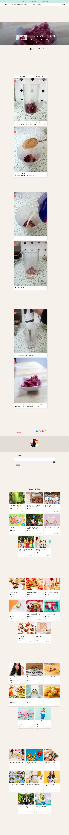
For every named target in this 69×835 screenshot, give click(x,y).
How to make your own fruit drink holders (25, 550)
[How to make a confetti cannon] (17, 520)
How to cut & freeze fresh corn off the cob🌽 (16, 506)
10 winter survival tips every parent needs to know (33, 528)
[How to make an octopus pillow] (26, 713)
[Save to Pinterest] (43, 431)
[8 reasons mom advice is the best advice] (52, 777)
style (22, 619)
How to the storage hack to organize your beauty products (51, 764)
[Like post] (43, 48)
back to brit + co (33, 4)
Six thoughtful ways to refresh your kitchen (32, 699)
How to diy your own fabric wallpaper (42, 635)
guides (9, 23)
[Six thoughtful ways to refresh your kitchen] (34, 691)
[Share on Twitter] (40, 431)
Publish (54, 462)
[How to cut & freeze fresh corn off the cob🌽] (17, 498)
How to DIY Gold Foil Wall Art (52, 527)
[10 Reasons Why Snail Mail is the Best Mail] (52, 498)
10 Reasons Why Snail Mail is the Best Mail (51, 506)
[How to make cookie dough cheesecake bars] (17, 584)
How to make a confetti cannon (16, 528)
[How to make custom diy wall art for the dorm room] (52, 606)
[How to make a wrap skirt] (43, 713)
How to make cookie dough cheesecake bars (17, 591)
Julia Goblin (34, 449)
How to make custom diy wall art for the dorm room (52, 613)
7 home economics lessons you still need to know (33, 677)
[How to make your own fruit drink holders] (26, 542)
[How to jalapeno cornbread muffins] (52, 691)
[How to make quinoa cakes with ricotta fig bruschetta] (17, 691)
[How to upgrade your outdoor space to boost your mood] (26, 799)
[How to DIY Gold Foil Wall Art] (52, 520)
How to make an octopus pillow (25, 721)
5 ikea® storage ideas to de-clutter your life (34, 785)
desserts (22, 597)
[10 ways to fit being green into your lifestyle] (43, 542)
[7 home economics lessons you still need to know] (34, 669)
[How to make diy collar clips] (17, 606)
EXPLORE (14, 4)
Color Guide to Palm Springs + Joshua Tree (17, 785)
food (22, 511)
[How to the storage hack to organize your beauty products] (52, 755)
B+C (31, 508)
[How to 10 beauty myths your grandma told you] (17, 669)
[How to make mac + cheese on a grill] (17, 755)
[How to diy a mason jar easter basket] (43, 799)
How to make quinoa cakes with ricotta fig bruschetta (16, 699)
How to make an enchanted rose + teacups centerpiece (51, 591)
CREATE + (26, 4)
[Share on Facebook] (37, 431)
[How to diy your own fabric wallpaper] (43, 628)
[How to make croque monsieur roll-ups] (34, 584)
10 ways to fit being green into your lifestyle (42, 550)
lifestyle (39, 533)
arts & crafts (56, 511)
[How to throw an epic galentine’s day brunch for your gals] (34, 606)
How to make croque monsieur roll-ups (32, 591)
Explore (4, 23)
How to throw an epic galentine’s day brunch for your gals (33, 614)
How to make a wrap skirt (42, 720)
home (48, 555)
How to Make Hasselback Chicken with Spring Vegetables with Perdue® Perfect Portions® (33, 507)
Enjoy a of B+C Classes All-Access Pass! (31, 1)
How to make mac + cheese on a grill (16, 763)
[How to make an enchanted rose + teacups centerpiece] (52, 584)
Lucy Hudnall (15, 508)
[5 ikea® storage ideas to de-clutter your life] (34, 777)
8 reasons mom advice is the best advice (51, 785)
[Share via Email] (45, 431)
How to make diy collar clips (17, 613)
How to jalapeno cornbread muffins (51, 699)
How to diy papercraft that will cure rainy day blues (33, 763)
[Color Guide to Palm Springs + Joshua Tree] (17, 777)
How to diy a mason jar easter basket (41, 807)
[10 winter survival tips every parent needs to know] (34, 520)
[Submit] (60, 4)
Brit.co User (35, 48)
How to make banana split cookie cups (25, 635)
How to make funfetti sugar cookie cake (51, 677)
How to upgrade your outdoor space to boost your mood (26, 808)
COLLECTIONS (20, 4)
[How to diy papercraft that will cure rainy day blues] (34, 755)
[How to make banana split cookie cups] (26, 628)
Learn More (45, 1)
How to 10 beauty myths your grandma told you (17, 677)
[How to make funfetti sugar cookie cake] (52, 669)
